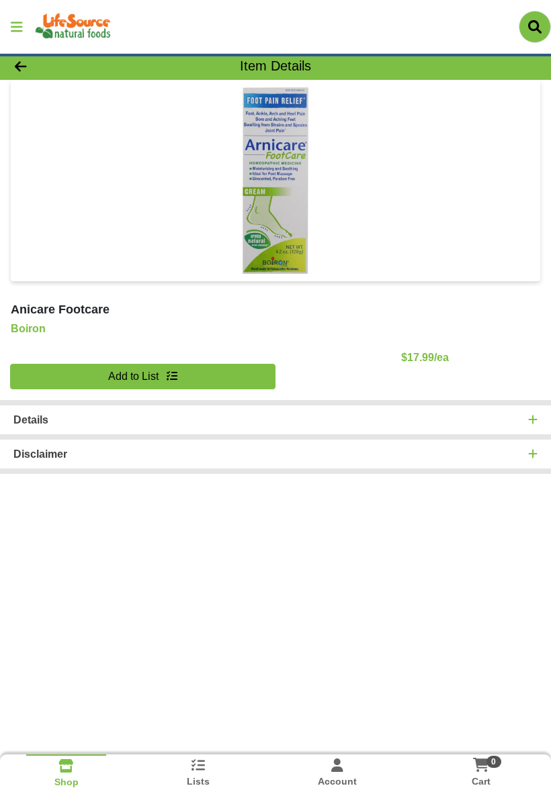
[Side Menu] (17, 27)
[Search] (535, 27)
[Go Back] (77, 66)
